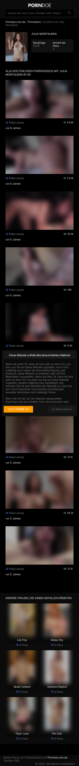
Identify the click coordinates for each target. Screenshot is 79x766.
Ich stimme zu (18, 409)
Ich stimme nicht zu (62, 409)
